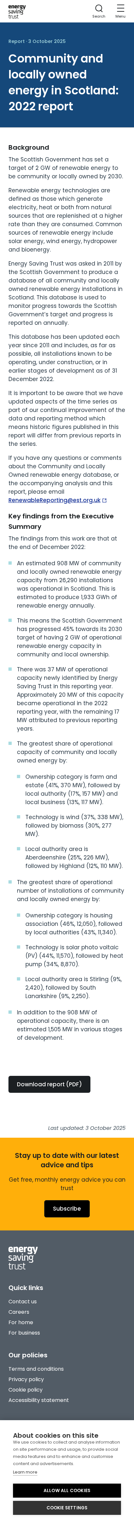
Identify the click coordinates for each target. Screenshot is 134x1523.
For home (20, 1322)
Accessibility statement (38, 1400)
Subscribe (67, 1209)
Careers (18, 1312)
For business (24, 1333)
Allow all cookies (67, 1491)
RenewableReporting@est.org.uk (54, 500)
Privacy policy (26, 1379)
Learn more (25, 1472)
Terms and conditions (36, 1369)
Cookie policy (25, 1389)
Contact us (22, 1301)
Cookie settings (67, 1508)
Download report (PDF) (49, 1084)
